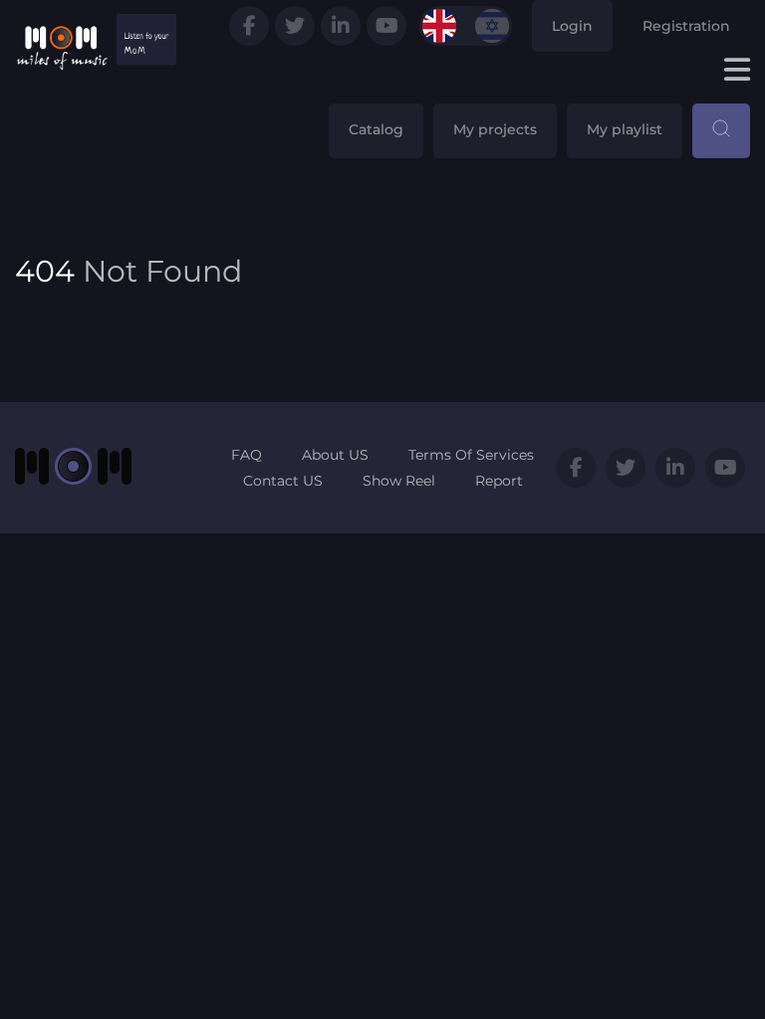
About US (335, 455)
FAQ (246, 455)
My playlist (624, 129)
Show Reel (399, 481)
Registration (686, 26)
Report (499, 481)
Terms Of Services (471, 455)
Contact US (283, 481)
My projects (495, 129)
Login (572, 26)
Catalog (376, 129)
